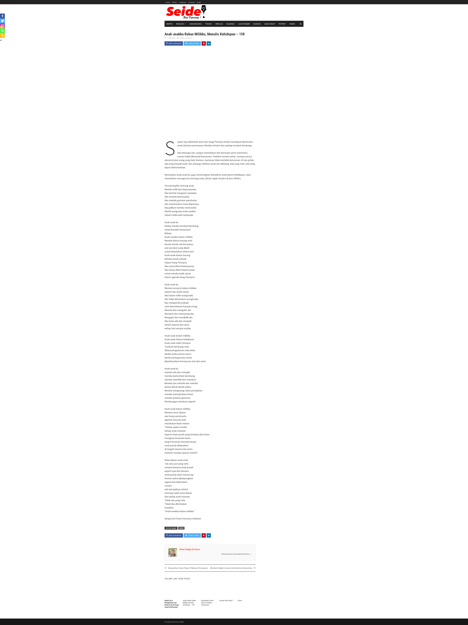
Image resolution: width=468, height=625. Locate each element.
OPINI (181, 528)
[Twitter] (2, 20)
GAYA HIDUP (269, 24)
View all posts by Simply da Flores (237, 554)
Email (199, 2)
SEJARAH (230, 24)
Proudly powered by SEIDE (174, 622)
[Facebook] (2, 16)
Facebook (191, 2)
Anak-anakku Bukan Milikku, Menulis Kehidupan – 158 (189, 603)
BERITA (169, 24)
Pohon (240, 600)
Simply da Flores (186, 38)
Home (168, 2)
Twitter (174, 2)
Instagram (182, 2)
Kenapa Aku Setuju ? (226, 600)
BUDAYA (257, 24)
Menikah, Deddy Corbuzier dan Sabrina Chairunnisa (231, 568)
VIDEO (292, 24)
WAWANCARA (196, 24)
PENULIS (219, 24)
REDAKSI (180, 24)
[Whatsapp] (2, 30)
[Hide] (1, 40)
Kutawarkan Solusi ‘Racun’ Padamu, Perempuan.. (188, 568)
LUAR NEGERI (244, 24)
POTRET (282, 24)
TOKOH (208, 24)
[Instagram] (2, 25)
